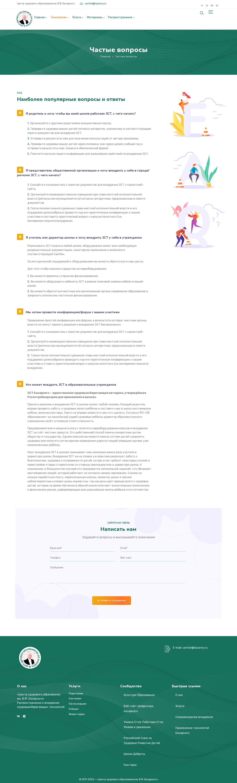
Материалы (94, 17)
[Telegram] (217, 5)
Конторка (130, 765)
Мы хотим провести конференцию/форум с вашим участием (73, 312)
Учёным (73, 709)
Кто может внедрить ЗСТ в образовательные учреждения (71, 385)
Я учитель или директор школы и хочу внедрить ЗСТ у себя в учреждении (84, 238)
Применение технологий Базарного (192, 730)
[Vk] (202, 5)
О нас (179, 695)
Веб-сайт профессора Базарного (138, 708)
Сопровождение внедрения (194, 717)
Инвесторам (76, 714)
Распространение (120, 17)
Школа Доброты (134, 754)
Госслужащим (77, 703)
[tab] (84, 113)
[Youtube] (212, 5)
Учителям (75, 698)
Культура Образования (139, 695)
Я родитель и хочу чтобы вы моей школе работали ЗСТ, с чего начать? (81, 114)
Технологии (58, 17)
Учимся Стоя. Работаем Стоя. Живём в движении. (144, 724)
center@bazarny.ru (95, 3)
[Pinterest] (207, 5)
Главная (39, 17)
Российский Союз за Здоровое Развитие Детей (142, 740)
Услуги (76, 17)
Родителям (76, 693)
